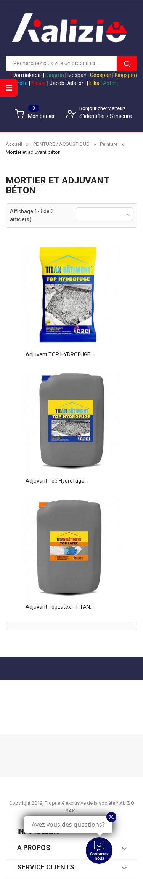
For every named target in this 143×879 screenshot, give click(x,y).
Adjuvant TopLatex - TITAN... (59, 607)
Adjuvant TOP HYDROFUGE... (60, 354)
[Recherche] (127, 63)
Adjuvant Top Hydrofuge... (57, 481)
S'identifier (92, 116)
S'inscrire (121, 116)
